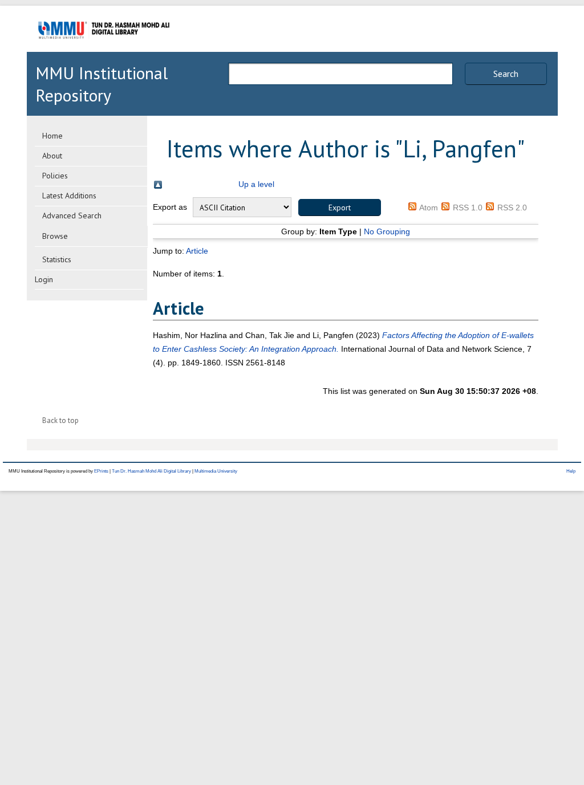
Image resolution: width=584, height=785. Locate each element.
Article (197, 250)
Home (52, 136)
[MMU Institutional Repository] (104, 50)
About (52, 156)
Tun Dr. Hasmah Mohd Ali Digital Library (151, 471)
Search (505, 73)
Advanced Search (72, 215)
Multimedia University (215, 471)
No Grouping (387, 231)
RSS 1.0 (467, 207)
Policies (55, 175)
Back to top (60, 420)
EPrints (101, 471)
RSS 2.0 (512, 207)
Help (570, 471)
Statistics (56, 259)
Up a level (256, 184)
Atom (428, 207)
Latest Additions (69, 195)
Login (44, 279)
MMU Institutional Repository (101, 84)
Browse (55, 236)
